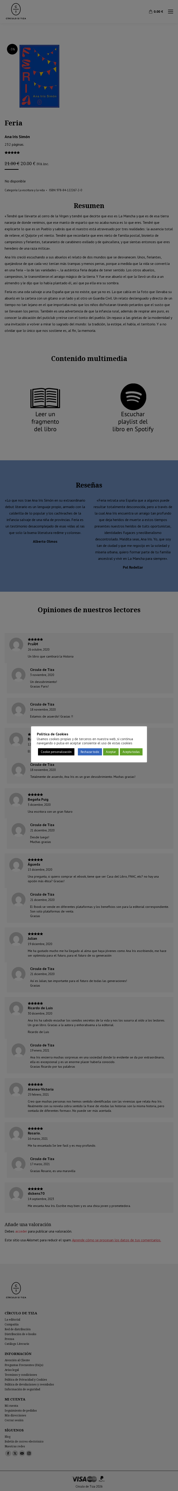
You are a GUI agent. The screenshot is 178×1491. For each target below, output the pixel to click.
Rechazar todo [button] (90, 752)
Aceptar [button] (111, 752)
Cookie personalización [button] (56, 752)
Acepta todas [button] (131, 752)
